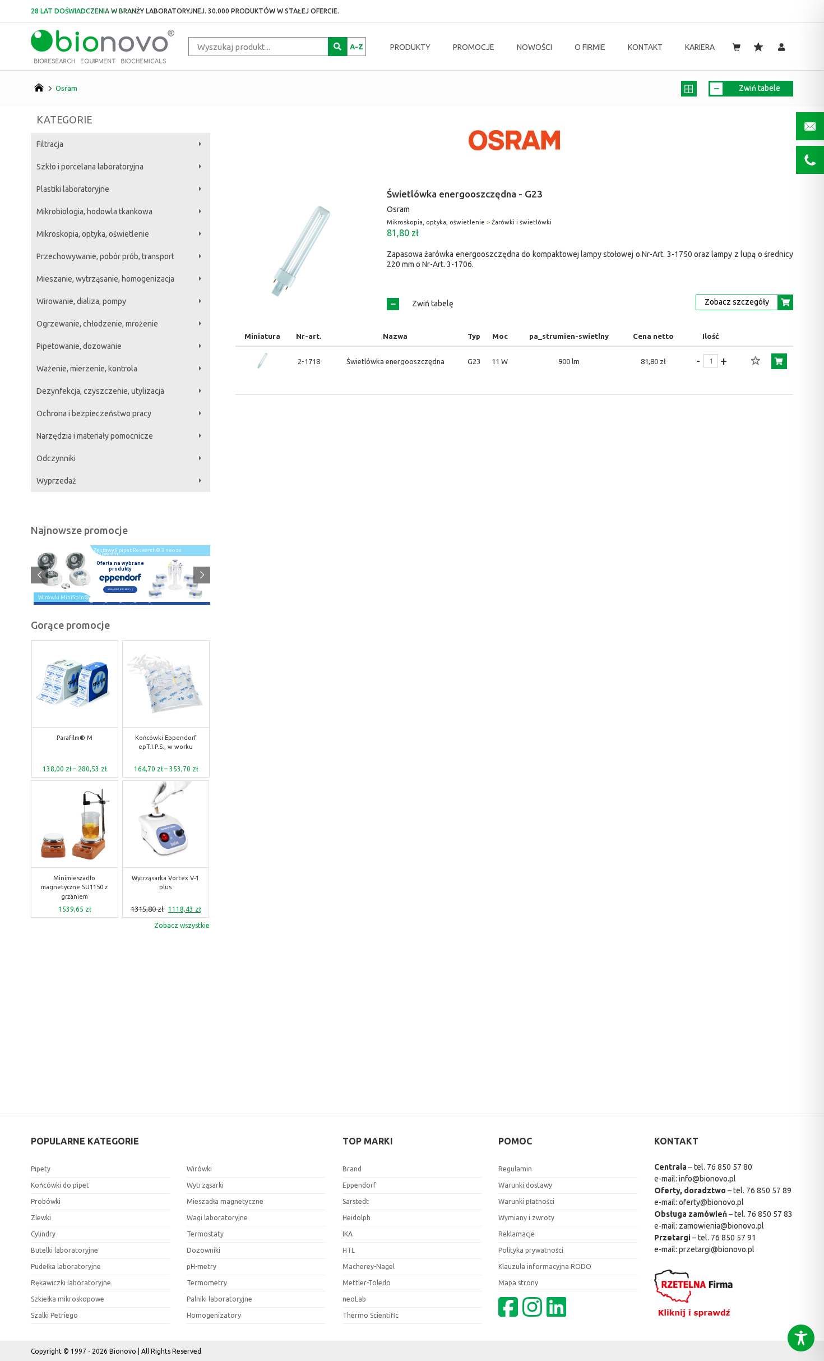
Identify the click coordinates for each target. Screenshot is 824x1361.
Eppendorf (359, 1185)
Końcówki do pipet (60, 1185)
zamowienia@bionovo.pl (721, 1225)
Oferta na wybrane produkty (120, 566)
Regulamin (515, 1169)
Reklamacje (516, 1234)
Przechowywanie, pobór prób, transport (105, 256)
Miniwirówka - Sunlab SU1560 (165, 742)
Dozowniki (203, 1250)
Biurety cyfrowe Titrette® (166, 883)
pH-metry (201, 1266)
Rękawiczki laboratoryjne (71, 1282)
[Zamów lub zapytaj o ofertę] (779, 361)
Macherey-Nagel (368, 1266)
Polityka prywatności (530, 1250)
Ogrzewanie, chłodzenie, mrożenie (97, 323)
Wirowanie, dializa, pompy (81, 301)
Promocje (473, 47)
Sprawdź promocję (120, 589)
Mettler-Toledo (366, 1282)
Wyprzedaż (56, 480)
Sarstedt (355, 1201)
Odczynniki (56, 458)
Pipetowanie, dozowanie (79, 346)
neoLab (354, 1299)
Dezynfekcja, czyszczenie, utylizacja (100, 391)
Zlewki (41, 1217)
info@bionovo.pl (707, 1178)
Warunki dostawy (525, 1185)
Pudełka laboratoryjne (66, 1266)
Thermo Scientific (370, 1315)
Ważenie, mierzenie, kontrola (86, 368)
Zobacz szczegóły (737, 301)
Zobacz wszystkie (182, 925)
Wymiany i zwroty (526, 1217)
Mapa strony (518, 1282)
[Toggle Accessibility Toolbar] (801, 1338)
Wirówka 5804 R (59, 598)
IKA (347, 1234)
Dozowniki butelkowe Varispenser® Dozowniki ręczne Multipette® (138, 550)
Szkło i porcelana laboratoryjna (89, 166)
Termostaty (205, 1234)
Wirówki (199, 1169)
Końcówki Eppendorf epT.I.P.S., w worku (74, 742)
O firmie (590, 47)
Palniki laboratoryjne (219, 1299)
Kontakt (645, 47)
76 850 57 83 (770, 1214)
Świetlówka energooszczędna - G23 (465, 193)
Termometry (207, 1282)
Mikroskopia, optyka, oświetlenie (92, 233)
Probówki (46, 1201)
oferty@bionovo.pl (711, 1202)
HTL (348, 1250)
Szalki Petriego (54, 1315)
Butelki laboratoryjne (64, 1250)
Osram (66, 88)
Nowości (534, 47)
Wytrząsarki (205, 1185)
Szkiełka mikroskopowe (67, 1299)
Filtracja (49, 144)
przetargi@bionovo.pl (716, 1249)
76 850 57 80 (729, 1166)
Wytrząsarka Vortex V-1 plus (74, 883)
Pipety (40, 1169)
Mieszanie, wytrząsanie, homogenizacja (105, 278)
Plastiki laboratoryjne (72, 189)
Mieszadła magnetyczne (225, 1201)
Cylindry (43, 1234)
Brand (352, 1169)
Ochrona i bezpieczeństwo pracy (93, 413)
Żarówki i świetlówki (522, 222)
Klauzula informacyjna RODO (544, 1266)
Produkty (410, 47)
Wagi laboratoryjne (217, 1217)
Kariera (700, 47)
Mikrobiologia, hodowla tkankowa (94, 211)
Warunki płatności (526, 1201)
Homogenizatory (214, 1315)
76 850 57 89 (768, 1190)
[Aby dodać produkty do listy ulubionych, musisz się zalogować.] (755, 361)
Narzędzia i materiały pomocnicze (94, 435)
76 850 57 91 (733, 1237)
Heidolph (356, 1217)
